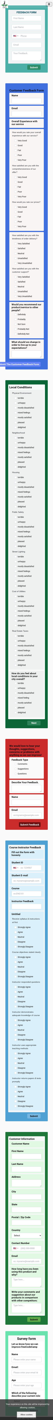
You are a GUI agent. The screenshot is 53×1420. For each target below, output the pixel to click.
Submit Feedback (29, 824)
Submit (34, 67)
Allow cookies (26, 1414)
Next (33, 723)
